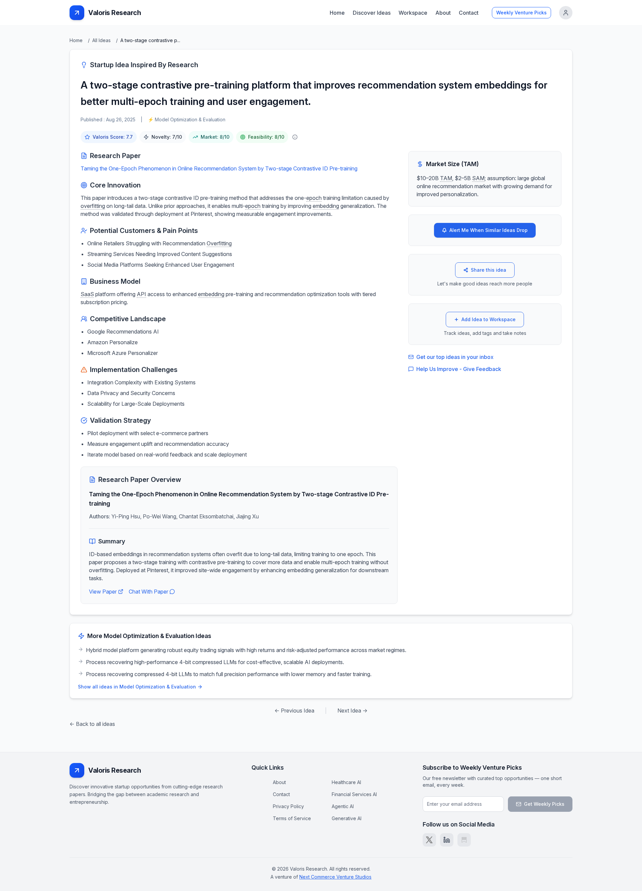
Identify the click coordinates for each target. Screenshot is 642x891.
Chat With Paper (148, 591)
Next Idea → (352, 710)
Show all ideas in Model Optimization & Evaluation (137, 686)
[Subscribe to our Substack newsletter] (464, 840)
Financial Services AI (354, 794)
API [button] (141, 294)
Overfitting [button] (219, 243)
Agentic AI (343, 806)
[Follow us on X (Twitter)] (429, 840)
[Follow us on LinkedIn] (446, 840)
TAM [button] (446, 178)
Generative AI (346, 818)
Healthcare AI (346, 782)
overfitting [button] (93, 206)
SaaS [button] (87, 294)
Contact (468, 12)
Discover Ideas (372, 12)
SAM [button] (478, 178)
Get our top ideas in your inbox (455, 357)
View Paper (103, 591)
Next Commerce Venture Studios (335, 877)
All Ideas (101, 40)
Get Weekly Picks (544, 804)
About (443, 12)
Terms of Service (292, 818)
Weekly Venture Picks (521, 12)
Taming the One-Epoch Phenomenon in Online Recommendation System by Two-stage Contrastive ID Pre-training (219, 168)
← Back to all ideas (92, 724)
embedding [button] (326, 206)
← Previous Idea (294, 710)
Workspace (413, 12)
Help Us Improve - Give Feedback (458, 369)
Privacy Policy (288, 806)
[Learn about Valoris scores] (295, 137)
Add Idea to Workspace (488, 319)
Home (337, 12)
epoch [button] (314, 198)
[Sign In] (565, 12)
